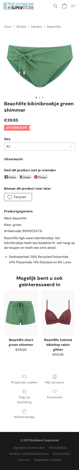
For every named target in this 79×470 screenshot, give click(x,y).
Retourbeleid (61, 454)
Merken (36, 27)
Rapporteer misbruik (47, 460)
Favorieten (55, 397)
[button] (19, 6)
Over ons (24, 460)
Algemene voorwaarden (29, 447)
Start (7, 27)
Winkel (21, 27)
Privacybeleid (57, 447)
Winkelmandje (24, 417)
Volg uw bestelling (24, 399)
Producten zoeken (24, 382)
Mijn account (54, 382)
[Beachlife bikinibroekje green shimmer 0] (39, 63)
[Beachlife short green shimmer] (21, 312)
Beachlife (54, 27)
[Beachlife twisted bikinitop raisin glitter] (58, 312)
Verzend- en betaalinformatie (29, 454)
